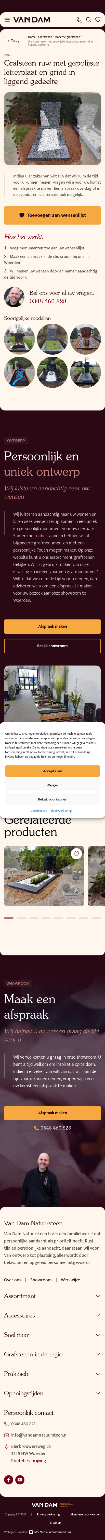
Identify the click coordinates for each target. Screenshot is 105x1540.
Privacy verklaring (48, 1514)
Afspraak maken (52, 626)
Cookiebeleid (39, 810)
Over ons (12, 1280)
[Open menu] (7, 20)
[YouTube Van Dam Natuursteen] (19, 1479)
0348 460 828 (48, 301)
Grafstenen (45, 36)
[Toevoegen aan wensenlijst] (76, 853)
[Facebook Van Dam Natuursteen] (8, 1479)
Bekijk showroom (52, 645)
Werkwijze (70, 1280)
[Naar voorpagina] (31, 19)
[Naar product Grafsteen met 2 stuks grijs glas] (44, 876)
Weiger (52, 785)
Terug (15, 41)
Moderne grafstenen (67, 36)
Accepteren (52, 771)
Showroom (41, 1280)
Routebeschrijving (28, 1461)
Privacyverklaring (61, 810)
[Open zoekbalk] (89, 20)
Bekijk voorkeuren (52, 799)
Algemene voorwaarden (85, 1514)
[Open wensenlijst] (98, 20)
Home (32, 36)
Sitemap (55, 1522)
